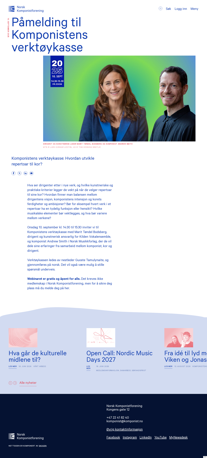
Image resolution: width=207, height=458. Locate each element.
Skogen (43, 446)
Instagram (130, 438)
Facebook (113, 438)
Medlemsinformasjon (107, 371)
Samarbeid (125, 371)
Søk (168, 9)
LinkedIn (146, 438)
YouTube (160, 438)
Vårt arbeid (39, 367)
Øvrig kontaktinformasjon (124, 430)
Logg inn (181, 9)
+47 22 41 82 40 (117, 418)
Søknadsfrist (139, 371)
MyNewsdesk (178, 438)
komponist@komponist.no (124, 422)
